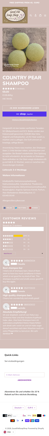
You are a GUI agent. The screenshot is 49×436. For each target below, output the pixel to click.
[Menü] (45, 15)
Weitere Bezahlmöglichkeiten (24, 120)
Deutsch (18, 408)
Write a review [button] (23, 229)
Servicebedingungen (14, 361)
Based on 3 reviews (12, 225)
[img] (17, 260)
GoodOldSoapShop (19, 428)
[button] (9, 88)
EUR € (30, 408)
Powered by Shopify (36, 428)
